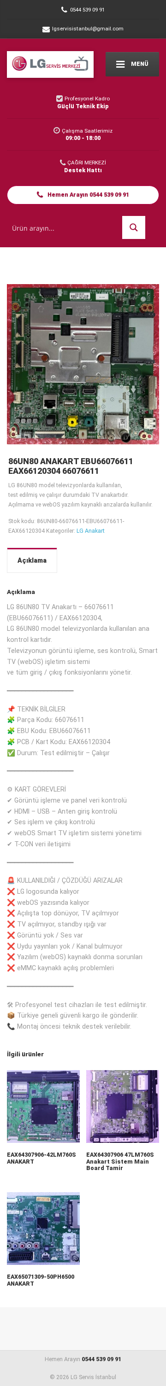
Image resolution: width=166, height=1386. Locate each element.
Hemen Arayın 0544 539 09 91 (87, 194)
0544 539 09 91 (101, 1359)
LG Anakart (91, 530)
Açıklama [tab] (32, 560)
